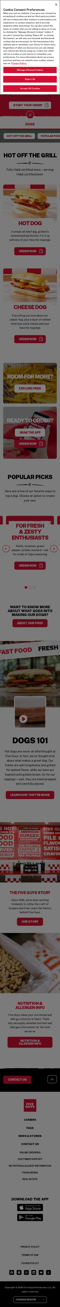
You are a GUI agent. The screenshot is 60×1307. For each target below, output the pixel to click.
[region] (30, 47)
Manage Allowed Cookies (30, 70)
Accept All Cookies (30, 88)
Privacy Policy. (19, 63)
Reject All (30, 79)
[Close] (56, 4)
